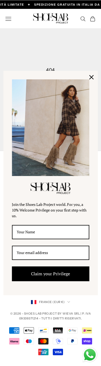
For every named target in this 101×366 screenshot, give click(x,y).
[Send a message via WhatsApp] (89, 354)
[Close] (91, 77)
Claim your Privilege (50, 274)
